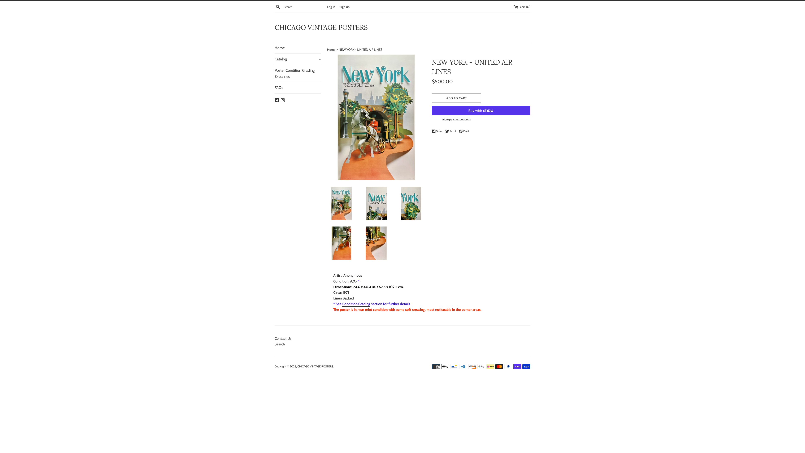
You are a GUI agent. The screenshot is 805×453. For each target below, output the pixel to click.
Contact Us (283, 338)
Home (280, 48)
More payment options (456, 119)
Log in (331, 7)
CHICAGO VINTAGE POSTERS (321, 27)
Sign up (344, 7)
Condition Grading (356, 304)
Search (280, 344)
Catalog (298, 59)
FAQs (279, 87)
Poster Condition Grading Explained (295, 73)
